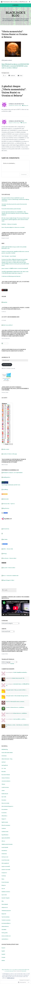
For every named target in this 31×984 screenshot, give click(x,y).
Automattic (24, 971)
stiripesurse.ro (5, 907)
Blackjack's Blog (15, 14)
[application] (15, 608)
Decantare (4, 800)
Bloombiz (4, 771)
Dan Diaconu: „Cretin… (11, 724)
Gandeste (4, 828)
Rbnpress (4, 885)
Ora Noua (4, 875)
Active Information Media (7, 752)
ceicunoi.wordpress (6, 781)
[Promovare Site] (8, 503)
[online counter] (5, 449)
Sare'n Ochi (4, 894)
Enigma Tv (4, 818)
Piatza (3, 879)
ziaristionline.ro (5, 939)
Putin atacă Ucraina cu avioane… (18, 701)
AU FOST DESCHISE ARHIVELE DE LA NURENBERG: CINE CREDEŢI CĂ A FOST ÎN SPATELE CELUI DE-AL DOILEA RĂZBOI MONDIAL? (15, 213)
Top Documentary (5, 916)
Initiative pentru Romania (7, 844)
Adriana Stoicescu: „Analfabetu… (17, 707)
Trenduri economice (6, 920)
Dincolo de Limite (5, 803)
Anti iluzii (3, 762)
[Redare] (3, 614)
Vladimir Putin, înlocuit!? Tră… (18, 678)
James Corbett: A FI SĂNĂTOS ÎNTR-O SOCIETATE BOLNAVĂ (15, 268)
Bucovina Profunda (6, 774)
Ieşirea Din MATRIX (6, 837)
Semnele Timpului (5, 897)
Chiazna (3, 784)
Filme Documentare (6, 825)
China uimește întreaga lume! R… (21, 695)
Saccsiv (3, 888)
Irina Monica (4, 850)
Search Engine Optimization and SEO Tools (11, 484)
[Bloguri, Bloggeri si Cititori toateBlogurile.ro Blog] (8, 580)
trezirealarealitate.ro (6, 923)
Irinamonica (4, 853)
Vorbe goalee (5, 932)
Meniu (16, 5)
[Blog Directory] (5, 508)
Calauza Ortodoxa (6, 777)
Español (3, 954)
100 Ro (7, 528)
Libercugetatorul (5, 863)
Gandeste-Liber (5, 831)
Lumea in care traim (6, 869)
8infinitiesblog (5, 749)
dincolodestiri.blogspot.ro (7, 806)
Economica (4, 812)
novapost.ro (4, 872)
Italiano (3, 960)
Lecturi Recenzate (5, 860)
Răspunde (26, 105)
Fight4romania (5, 822)
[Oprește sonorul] (25, 614)
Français (3, 957)
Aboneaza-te (6, 357)
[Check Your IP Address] (7, 325)
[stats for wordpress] (4, 563)
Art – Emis (4, 768)
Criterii (3, 790)
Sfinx (3, 901)
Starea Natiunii (5, 904)
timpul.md (4, 913)
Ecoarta (7, 707)
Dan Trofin (4, 796)
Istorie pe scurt (5, 856)
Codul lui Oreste (5, 787)
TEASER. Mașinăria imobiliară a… (20, 672)
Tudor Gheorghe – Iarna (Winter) (9, 256)
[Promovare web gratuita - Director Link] (7, 549)
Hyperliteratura (5, 834)
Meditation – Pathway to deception (9, 224)
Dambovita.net (5, 793)
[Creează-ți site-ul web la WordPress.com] (15, 1)
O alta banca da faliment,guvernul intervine (11, 276)
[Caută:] (9, 590)
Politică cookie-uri (10, 977)
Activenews (4, 755)
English (3, 951)
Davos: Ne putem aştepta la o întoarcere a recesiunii (13, 227)
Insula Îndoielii (5, 847)
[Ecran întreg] (27, 614)
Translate (12, 663)
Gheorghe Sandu (9, 689)
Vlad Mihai (4, 929)
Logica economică (6, 866)
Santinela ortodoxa (6, 891)
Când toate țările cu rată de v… (19, 719)
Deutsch (3, 947)
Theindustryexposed (6, 910)
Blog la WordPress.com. (7, 969)
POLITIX (7, 701)
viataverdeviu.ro (5, 926)
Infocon (3, 841)
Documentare (5, 809)
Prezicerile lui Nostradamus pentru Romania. (11, 208)
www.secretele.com (6, 935)
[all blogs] (4, 553)
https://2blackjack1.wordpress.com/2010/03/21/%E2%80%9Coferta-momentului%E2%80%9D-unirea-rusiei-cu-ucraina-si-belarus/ (15, 66)
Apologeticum (5, 765)
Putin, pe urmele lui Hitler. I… (20, 689)
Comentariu (24, 174)
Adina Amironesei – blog (7, 758)
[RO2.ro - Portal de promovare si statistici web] (10, 575)
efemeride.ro (4, 815)
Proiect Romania (5, 882)
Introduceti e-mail (7, 364)
